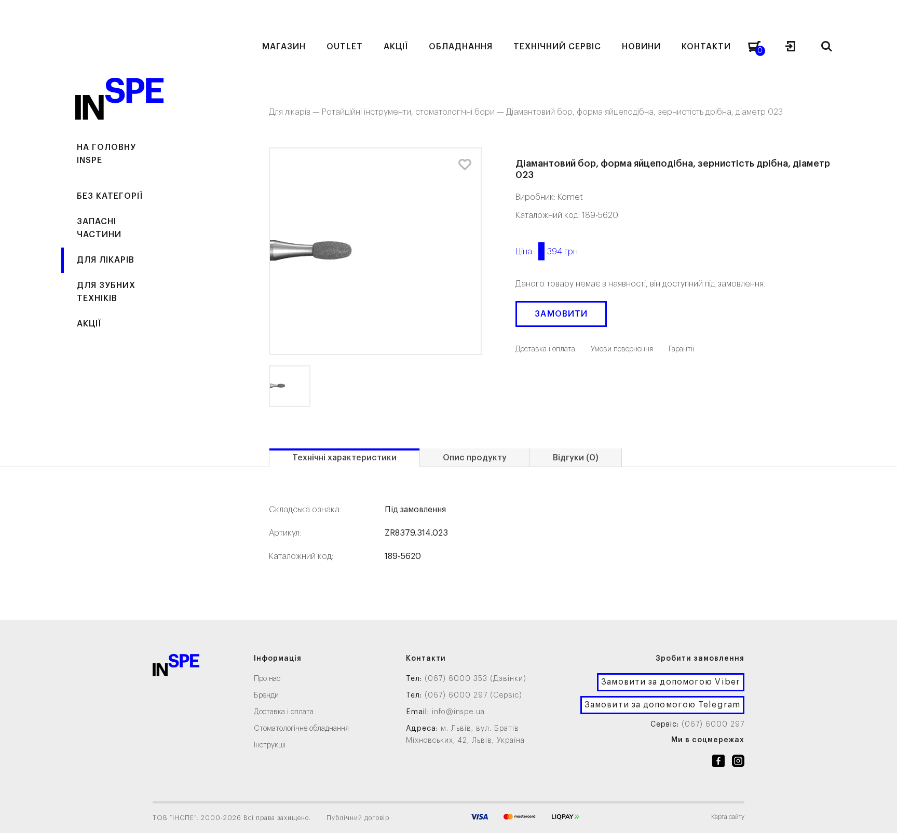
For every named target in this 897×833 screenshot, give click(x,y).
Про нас (267, 678)
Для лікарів (105, 260)
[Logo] (176, 667)
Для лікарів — (295, 112)
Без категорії (110, 196)
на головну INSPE (106, 154)
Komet (570, 197)
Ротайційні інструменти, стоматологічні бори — (414, 112)
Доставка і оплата (284, 712)
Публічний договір (358, 818)
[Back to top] (879, 815)
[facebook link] (718, 763)
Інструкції (270, 745)
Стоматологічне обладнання (301, 728)
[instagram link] (738, 763)
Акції (89, 324)
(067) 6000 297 (713, 724)
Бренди (266, 695)
